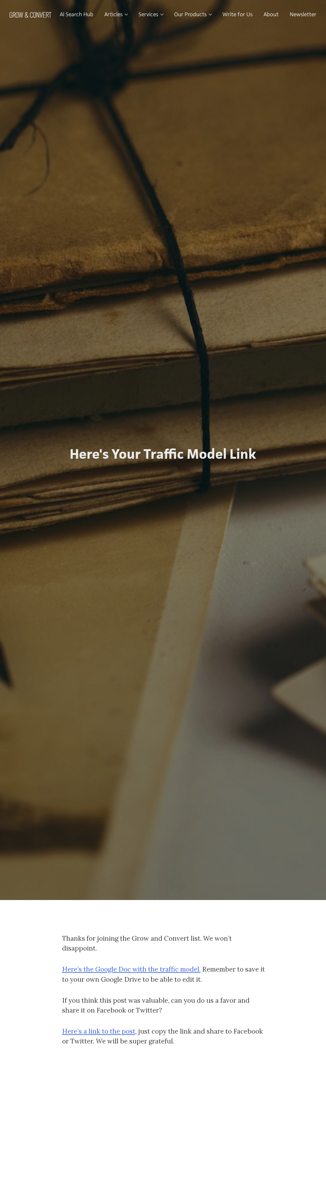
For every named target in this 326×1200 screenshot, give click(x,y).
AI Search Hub (76, 14)
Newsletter (303, 14)
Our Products (191, 14)
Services (148, 14)
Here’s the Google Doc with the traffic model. (131, 969)
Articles (114, 14)
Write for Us (237, 14)
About (271, 14)
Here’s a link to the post (98, 1031)
